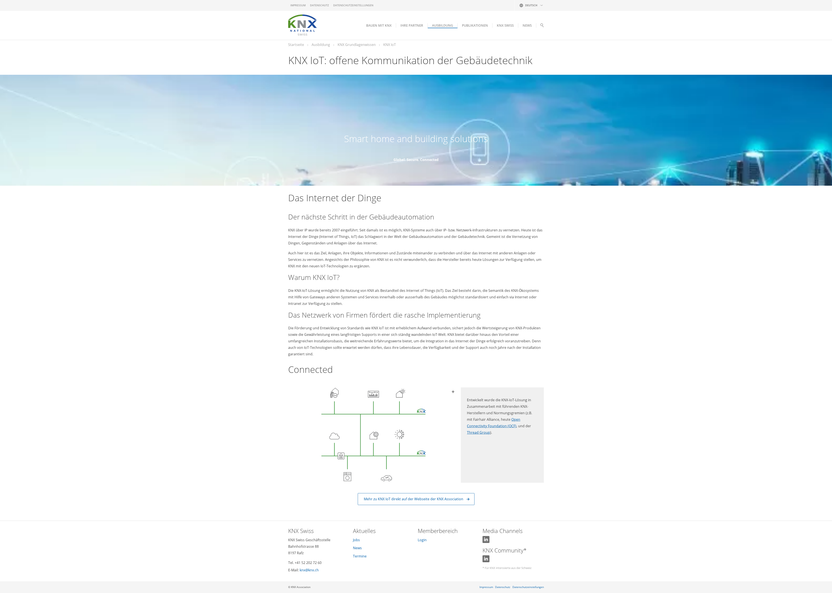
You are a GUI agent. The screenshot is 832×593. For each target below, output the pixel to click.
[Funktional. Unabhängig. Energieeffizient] (372, 435)
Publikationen (475, 25)
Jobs (356, 540)
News (357, 548)
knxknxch (309, 570)
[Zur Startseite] (302, 25)
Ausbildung (442, 25)
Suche (542, 26)
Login (422, 540)
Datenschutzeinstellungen (353, 5)
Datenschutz (319, 5)
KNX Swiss (505, 25)
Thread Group (478, 432)
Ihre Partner (411, 25)
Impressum (298, 5)
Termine (360, 556)
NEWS (527, 25)
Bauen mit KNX (379, 25)
